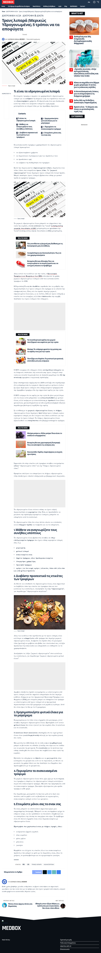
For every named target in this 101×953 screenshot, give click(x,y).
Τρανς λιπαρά (37, 864)
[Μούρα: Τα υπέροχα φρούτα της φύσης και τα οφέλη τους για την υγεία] (21, 351)
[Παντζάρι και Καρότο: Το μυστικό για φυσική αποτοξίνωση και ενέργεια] (21, 360)
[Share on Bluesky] (10, 34)
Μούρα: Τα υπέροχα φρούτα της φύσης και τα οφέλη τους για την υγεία (44, 350)
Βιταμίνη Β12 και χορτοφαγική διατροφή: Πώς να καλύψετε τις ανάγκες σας (43, 444)
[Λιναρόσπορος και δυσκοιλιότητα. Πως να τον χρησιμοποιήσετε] (21, 254)
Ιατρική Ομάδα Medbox (16, 39)
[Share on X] (7, 34)
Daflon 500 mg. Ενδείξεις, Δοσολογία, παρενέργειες (85, 101)
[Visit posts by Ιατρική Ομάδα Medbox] (4, 881)
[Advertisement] (39, 316)
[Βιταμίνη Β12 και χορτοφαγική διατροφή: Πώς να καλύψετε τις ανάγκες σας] (21, 444)
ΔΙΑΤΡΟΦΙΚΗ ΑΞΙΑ (12, 11)
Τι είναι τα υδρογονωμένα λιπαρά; (26, 119)
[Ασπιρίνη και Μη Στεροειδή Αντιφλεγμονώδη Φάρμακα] (84, 26)
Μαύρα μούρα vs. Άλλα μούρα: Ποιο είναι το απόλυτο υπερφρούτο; (44, 434)
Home (3, 11)
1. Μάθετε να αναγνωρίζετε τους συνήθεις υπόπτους (24, 126)
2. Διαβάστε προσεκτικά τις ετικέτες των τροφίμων (27, 135)
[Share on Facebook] (3, 34)
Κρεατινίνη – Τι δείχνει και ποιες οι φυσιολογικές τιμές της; (86, 109)
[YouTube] (16, 934)
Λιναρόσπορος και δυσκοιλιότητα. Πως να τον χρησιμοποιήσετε (44, 254)
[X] (9, 934)
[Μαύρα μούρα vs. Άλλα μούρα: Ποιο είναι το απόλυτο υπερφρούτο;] (21, 435)
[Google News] (22, 934)
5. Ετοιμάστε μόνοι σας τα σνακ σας (51, 134)
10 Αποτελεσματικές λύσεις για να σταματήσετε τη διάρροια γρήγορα (86, 93)
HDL (24, 864)
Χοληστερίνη (49, 864)
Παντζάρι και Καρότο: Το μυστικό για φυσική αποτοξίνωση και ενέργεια (45, 360)
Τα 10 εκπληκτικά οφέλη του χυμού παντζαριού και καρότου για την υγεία (42, 341)
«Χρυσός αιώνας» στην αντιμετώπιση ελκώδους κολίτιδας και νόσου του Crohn (86, 72)
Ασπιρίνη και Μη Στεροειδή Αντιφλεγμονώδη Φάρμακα (83, 40)
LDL (28, 864)
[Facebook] (3, 934)
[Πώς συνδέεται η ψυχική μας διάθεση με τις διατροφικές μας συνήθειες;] (21, 245)
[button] (85, 2)
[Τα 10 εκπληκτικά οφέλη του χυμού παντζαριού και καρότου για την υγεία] (21, 341)
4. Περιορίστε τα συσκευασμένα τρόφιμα (51, 128)
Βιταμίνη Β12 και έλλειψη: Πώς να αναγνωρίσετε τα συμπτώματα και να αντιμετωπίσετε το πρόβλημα (42, 263)
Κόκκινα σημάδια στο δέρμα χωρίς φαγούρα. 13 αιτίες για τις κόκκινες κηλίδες (86, 85)
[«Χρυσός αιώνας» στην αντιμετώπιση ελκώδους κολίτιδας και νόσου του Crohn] (84, 58)
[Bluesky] (28, 934)
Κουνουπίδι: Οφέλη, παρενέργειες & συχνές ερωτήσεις (44, 453)
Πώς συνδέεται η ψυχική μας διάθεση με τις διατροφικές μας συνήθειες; (45, 245)
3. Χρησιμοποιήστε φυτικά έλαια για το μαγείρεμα (49, 120)
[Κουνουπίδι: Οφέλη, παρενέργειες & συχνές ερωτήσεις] (21, 453)
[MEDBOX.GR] (8, 2)
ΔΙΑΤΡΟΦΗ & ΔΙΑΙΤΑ (33, 15)
